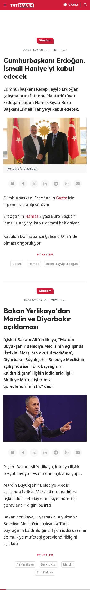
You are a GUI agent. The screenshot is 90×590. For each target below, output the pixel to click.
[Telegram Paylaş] (56, 184)
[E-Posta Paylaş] (77, 184)
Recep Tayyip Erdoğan (62, 264)
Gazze (61, 198)
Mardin (68, 564)
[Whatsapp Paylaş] (67, 184)
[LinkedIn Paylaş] (45, 184)
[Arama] (85, 5)
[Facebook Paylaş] (23, 184)
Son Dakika (45, 572)
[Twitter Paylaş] (34, 184)
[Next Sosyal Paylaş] (12, 184)
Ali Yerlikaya (25, 564)
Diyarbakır (48, 564)
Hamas (32, 216)
